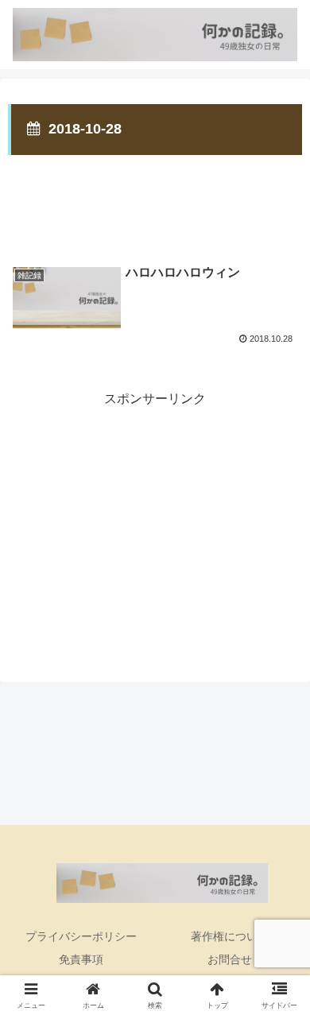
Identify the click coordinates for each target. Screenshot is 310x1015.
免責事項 (81, 959)
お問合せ (229, 959)
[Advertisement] (155, 198)
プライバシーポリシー (81, 936)
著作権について (230, 936)
